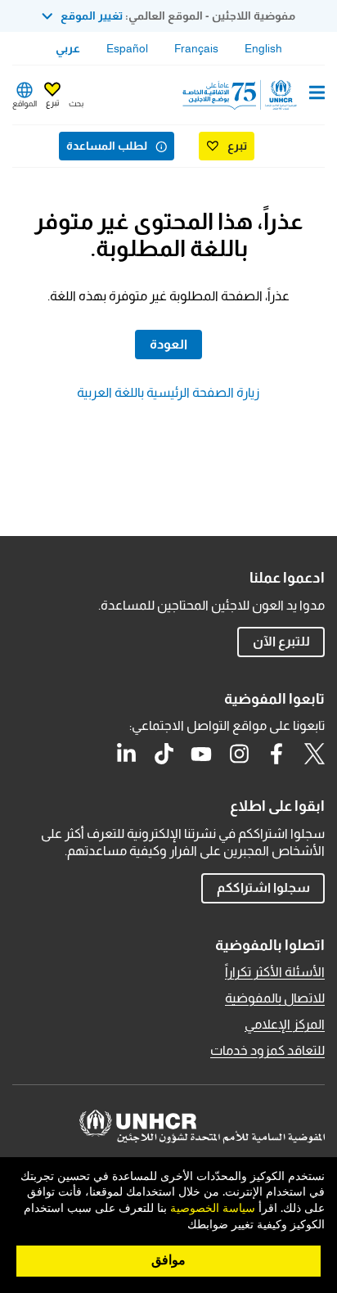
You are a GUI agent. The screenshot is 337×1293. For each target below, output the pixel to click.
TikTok (163, 753)
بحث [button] (76, 103)
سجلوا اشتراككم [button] (263, 887)
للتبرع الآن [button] (281, 641)
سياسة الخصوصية (212, 1208)
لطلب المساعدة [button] (106, 145)
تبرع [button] (52, 102)
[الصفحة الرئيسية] (241, 95)
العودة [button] (168, 344)
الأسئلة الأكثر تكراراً (275, 972)
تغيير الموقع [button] (92, 15)
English (263, 48)
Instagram (238, 753)
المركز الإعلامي (285, 1024)
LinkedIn (126, 753)
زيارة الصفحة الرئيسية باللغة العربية (168, 392)
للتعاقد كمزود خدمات (267, 1050)
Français (196, 48)
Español (127, 48)
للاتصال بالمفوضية (275, 998)
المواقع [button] (24, 103)
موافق (168, 1260)
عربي (68, 48)
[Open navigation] (317, 94)
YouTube (201, 753)
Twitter (314, 753)
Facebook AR (276, 753)
